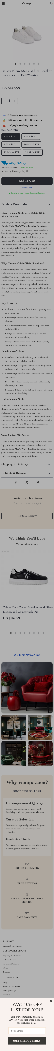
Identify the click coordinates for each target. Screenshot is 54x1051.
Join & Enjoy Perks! (27, 1040)
